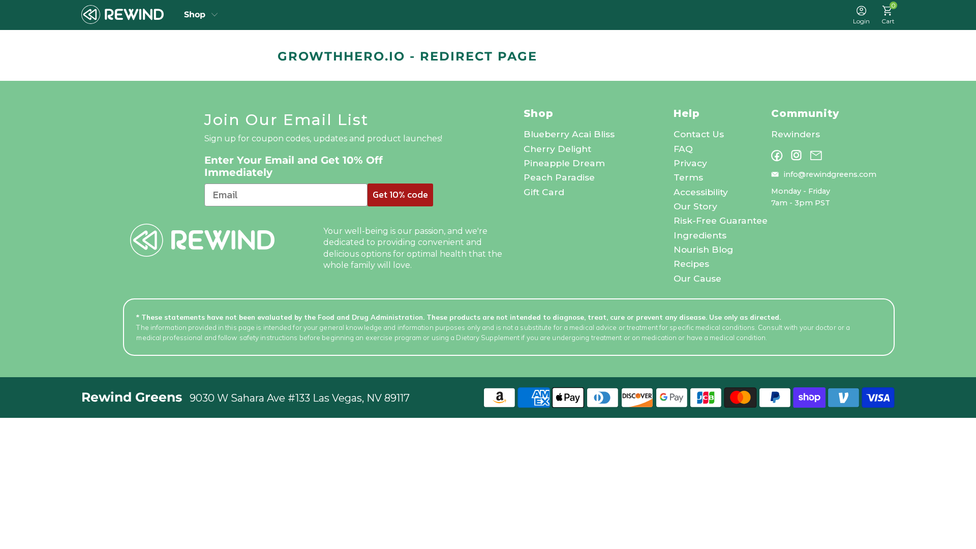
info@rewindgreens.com (830, 174)
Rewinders (795, 134)
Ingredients (700, 235)
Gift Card (544, 192)
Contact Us (699, 134)
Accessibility (701, 192)
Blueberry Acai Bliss (569, 134)
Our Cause (697, 278)
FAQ (683, 148)
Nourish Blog (703, 249)
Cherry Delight (557, 148)
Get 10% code (400, 194)
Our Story (695, 206)
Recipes (691, 263)
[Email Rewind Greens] (816, 155)
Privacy (690, 163)
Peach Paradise (559, 177)
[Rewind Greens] (122, 14)
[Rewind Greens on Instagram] (796, 155)
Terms (688, 177)
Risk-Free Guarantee (721, 220)
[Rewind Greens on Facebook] (777, 155)
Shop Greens (201, 14)
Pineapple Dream (564, 163)
